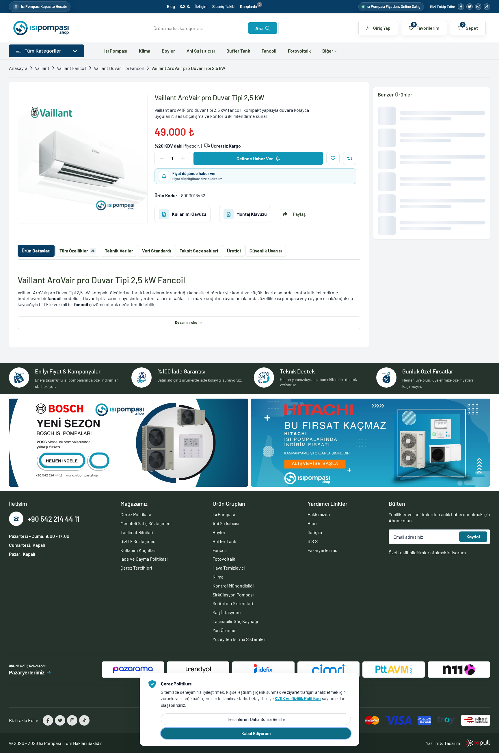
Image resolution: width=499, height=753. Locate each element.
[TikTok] (487, 6)
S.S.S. (185, 6)
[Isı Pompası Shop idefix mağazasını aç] (263, 669)
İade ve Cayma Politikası (143, 559)
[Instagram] (478, 6)
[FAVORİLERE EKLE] (333, 158)
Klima (144, 50)
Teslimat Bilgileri (136, 532)
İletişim (201, 6)
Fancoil (269, 50)
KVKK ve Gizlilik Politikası (298, 698)
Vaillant (42, 68)
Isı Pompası (115, 50)
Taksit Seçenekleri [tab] (199, 250)
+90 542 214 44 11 (53, 519)
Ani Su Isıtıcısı (201, 50)
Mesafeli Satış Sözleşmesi (145, 523)
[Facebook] (461, 6)
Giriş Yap (381, 28)
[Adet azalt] (162, 158)
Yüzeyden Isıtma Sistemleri (239, 639)
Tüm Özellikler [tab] (76, 250)
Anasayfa (18, 68)
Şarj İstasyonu (227, 612)
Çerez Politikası (135, 514)
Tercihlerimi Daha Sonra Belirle (256, 719)
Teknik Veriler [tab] (119, 250)
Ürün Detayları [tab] (36, 250)
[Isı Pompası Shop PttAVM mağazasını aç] (393, 669)
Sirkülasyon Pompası (233, 594)
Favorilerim (426, 26)
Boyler (168, 50)
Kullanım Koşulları (138, 550)
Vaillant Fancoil (71, 68)
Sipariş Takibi (223, 6)
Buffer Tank (238, 50)
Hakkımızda (319, 514)
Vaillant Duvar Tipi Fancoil (119, 68)
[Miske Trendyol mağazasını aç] (198, 669)
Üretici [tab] (234, 250)
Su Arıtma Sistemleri (233, 603)
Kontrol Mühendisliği (233, 585)
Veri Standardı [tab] (156, 250)
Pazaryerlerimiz (323, 550)
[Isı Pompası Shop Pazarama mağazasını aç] (133, 669)
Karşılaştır (250, 6)
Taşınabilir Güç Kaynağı (235, 621)
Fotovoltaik (299, 50)
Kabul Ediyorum (256, 733)
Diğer (328, 50)
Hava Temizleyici (229, 567)
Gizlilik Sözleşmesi (138, 541)
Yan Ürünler (224, 630)
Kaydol (473, 536)
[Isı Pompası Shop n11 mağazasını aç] (459, 669)
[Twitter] (469, 6)
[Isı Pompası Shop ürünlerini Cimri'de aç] (328, 669)
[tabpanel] (189, 301)
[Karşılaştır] (349, 158)
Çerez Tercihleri (136, 567)
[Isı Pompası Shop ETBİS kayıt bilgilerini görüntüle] (475, 720)
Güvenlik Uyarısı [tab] (266, 250)
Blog (171, 6)
